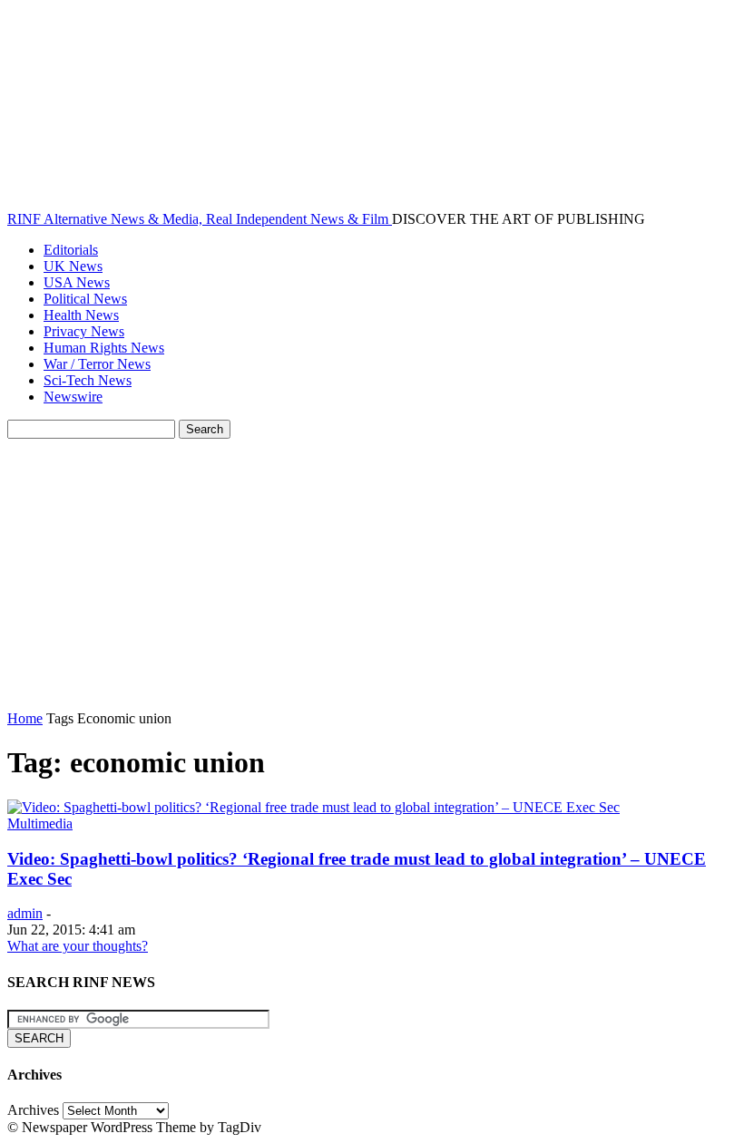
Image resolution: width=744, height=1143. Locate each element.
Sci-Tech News (88, 380)
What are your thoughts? (77, 946)
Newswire (73, 396)
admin (25, 913)
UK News (73, 266)
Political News (85, 298)
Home (25, 718)
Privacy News (84, 331)
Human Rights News (104, 347)
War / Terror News (97, 364)
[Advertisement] (372, 575)
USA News (77, 282)
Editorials (71, 249)
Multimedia (40, 823)
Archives (33, 1110)
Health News (81, 315)
